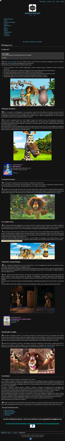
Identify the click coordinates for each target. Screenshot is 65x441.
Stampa (62, 1)
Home (8, 432)
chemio (46, 120)
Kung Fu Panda (12, 61)
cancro (15, 125)
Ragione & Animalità (10, 412)
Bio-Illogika (7, 415)
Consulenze (7, 35)
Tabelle (6, 30)
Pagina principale (8, 19)
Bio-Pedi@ (25, 41)
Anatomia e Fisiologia (9, 22)
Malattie (6, 28)
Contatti (49, 1)
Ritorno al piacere (9, 413)
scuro (34, 15)
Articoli (6, 24)
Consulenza (32, 41)
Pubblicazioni (7, 25)
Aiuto (57, 1)
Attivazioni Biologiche (32, 13)
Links (5, 27)
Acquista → (16, 172)
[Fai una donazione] (32, 427)
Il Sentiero (39, 41)
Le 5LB (5, 20)
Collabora (6, 33)
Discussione (43, 1)
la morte (58, 192)
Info (54, 1)
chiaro (31, 15)
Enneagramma (8, 32)
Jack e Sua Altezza (49, 346)
